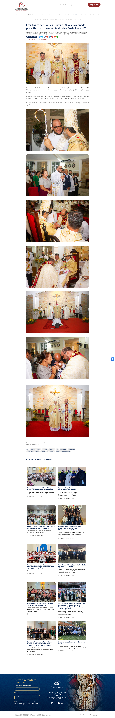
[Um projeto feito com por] (86, 713)
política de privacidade (27, 705)
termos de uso (48, 715)
